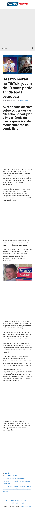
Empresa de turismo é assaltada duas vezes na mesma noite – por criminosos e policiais (17, 488)
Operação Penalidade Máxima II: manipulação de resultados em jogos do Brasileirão (16, 480)
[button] (32, 48)
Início (7, 500)
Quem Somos (15, 500)
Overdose (8, 476)
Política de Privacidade (17, 503)
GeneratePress (26, 506)
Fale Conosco (25, 500)
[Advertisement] (17, 27)
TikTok (14, 476)
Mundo (7, 473)
